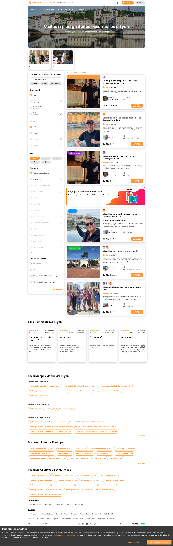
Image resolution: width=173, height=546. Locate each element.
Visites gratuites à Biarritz (86, 475)
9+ (46, 158)
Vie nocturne (47, 192)
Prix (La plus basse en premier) (45, 282)
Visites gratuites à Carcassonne (41, 480)
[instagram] (78, 524)
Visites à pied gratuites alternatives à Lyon (80, 386)
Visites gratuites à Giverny (114, 480)
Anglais (47, 133)
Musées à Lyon (81, 449)
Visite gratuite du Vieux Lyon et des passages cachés (119, 157)
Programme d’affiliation (74, 504)
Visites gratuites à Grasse (39, 485)
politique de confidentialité (64, 535)
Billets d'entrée (47, 217)
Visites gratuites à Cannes (63, 475)
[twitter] (91, 524)
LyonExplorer (112, 306)
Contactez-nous (62, 514)
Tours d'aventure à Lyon (124, 453)
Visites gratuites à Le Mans (63, 485)
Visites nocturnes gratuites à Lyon (42, 409)
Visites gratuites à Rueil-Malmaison (79, 490)
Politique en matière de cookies (72, 519)
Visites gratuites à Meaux (86, 485)
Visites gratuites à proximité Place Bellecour (97, 427)
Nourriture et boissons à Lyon (60, 449)
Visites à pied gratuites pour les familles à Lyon (47, 391)
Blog (87, 514)
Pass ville (47, 204)
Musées (47, 210)
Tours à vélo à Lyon (66, 409)
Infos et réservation (137, 105)
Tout (34, 158)
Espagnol (47, 139)
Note (35, 270)
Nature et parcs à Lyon (84, 453)
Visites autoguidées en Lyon (78, 391)
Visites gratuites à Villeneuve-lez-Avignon (45, 495)
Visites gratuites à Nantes (39, 475)
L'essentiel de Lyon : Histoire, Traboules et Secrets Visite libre (122, 119)
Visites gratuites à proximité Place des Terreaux (47, 422)
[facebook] (82, 524)
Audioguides (47, 241)
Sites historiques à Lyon (57, 458)
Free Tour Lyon (113, 99)
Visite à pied (47, 179)
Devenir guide (127, 3)
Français (47, 146)
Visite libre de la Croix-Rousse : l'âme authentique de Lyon (120, 215)
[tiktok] (95, 524)
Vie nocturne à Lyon (65, 453)
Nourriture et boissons (47, 186)
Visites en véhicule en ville (47, 198)
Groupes (74, 514)
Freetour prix (90, 519)
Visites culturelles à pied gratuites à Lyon (116, 386)
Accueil (33, 9)
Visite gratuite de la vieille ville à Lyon (107, 391)
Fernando (111, 269)
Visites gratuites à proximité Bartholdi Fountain (87, 422)
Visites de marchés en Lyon (39, 396)
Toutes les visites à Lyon (76, 72)
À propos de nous (47, 514)
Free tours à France (48, 9)
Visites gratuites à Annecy (90, 480)
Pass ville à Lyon (116, 458)
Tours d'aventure (47, 235)
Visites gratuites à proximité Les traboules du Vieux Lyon (50, 432)
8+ (57, 158)
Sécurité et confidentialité (109, 514)
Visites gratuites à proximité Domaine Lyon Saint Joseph (96, 432)
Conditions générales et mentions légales (43, 519)
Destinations (33, 514)
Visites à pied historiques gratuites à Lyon (45, 386)
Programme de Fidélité (106, 519)
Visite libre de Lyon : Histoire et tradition (121, 251)
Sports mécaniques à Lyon (80, 458)
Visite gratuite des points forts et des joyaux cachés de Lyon (120, 82)
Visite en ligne (47, 229)
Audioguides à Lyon (104, 453)
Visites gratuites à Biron (105, 490)
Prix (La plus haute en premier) (45, 276)
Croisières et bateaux (47, 223)
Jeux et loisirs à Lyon (37, 458)
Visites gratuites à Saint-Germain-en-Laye (45, 490)
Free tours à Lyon (67, 9)
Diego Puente (112, 138)
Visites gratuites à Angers (67, 480)
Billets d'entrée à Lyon (38, 449)
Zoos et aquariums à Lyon (125, 449)
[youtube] (86, 524)
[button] (39, 59)
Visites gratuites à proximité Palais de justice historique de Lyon (53, 427)
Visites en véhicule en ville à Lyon (41, 453)
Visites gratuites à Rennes (110, 475)
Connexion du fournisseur (54, 504)
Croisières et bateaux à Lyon (101, 449)
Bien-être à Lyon (100, 458)
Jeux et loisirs (47, 248)
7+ (35, 162)
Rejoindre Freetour (35, 504)
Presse (94, 514)
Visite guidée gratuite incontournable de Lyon (122, 288)
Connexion (140, 3)
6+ (46, 162)
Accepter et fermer (159, 542)
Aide (81, 514)
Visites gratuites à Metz (109, 485)
